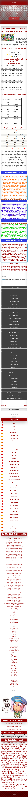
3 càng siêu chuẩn (14, 295)
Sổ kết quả (14, 617)
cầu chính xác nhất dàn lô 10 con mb (14, 555)
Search (14, 416)
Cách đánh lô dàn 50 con (14, 330)
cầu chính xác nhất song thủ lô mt (14, 590)
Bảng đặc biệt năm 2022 (14, 324)
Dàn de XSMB (14, 355)
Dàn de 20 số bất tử (14, 341)
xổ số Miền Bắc (19, 59)
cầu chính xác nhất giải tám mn (14, 600)
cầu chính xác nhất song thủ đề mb (14, 570)
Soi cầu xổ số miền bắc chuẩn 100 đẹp (14, 538)
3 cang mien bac (14, 290)
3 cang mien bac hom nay (14, 292)
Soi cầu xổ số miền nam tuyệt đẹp (14, 592)
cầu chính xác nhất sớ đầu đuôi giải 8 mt (14, 585)
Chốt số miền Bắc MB (8, 48)
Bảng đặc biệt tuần (14, 327)
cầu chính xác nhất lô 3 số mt (14, 584)
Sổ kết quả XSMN (14, 438)
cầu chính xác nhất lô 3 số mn (14, 594)
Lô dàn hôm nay (14, 378)
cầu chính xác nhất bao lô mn (14, 595)
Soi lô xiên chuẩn (23, 782)
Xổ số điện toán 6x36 (14, 461)
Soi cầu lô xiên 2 (18, 782)
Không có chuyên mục (14, 375)
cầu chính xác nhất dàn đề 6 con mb (14, 551)
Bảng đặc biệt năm (14, 321)
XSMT (14, 429)
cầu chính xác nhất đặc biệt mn (14, 598)
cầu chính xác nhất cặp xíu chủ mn (14, 597)
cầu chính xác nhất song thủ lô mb (14, 573)
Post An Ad (14, 18)
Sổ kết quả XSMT (14, 441)
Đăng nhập (14, 2)
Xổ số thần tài (14, 467)
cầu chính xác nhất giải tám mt (14, 582)
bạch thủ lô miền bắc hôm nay (14, 318)
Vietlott (14, 624)
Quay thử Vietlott (14, 529)
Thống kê (14, 458)
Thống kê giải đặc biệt (14, 395)
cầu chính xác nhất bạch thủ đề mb (14, 542)
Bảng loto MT (14, 675)
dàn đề (14, 358)
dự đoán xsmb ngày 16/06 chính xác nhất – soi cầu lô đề (14, 270)
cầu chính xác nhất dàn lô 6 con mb (14, 558)
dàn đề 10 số (14, 361)
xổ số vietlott (14, 444)
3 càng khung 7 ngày (14, 287)
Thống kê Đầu (14, 493)
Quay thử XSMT (14, 526)
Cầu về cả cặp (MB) (14, 476)
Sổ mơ (14, 532)
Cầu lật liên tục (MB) (14, 473)
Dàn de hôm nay (14, 352)
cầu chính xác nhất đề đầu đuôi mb (14, 564)
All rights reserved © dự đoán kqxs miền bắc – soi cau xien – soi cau (14, 793)
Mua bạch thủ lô (14, 387)
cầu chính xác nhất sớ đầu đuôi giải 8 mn (14, 601)
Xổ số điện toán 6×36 (14, 638)
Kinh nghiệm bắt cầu (14, 610)
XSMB (14, 423)
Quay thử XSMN (14, 523)
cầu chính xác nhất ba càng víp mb (14, 540)
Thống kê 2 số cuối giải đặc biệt (14, 393)
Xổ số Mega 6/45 (14, 628)
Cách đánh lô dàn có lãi (14, 332)
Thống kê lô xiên (14, 488)
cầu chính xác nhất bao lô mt (14, 578)
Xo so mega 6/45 (14, 447)
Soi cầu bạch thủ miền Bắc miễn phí (14, 390)
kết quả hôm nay (14, 432)
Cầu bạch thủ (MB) (14, 470)
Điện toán (14, 636)
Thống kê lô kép (14, 491)
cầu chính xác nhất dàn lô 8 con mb (14, 563)
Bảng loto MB (14, 672)
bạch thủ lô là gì (14, 312)
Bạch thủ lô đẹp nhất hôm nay (14, 307)
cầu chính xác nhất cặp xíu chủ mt (14, 579)
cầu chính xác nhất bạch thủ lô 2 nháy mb (14, 546)
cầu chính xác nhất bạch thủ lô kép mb (14, 543)
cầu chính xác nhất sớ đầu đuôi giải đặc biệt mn (14, 603)
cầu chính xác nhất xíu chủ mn (14, 606)
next (25, 405)
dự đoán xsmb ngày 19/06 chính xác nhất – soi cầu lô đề (14, 30)
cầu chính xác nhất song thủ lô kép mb (14, 572)
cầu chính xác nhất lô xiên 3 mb (14, 567)
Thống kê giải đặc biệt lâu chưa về (14, 398)
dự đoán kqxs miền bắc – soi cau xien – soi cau (14, 537)
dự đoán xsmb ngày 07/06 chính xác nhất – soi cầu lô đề (14, 267)
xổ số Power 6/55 (14, 450)
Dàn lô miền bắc (14, 370)
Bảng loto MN (14, 674)
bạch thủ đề (14, 304)
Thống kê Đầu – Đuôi (14, 499)
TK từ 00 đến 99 (14, 508)
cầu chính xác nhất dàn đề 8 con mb (14, 552)
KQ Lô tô (14, 670)
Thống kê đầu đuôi (14, 482)
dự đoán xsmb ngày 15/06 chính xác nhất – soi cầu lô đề (14, 269)
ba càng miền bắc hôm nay (14, 301)
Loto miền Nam (14, 514)
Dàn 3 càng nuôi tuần (14, 338)
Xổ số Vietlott (14, 627)
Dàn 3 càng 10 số (14, 335)
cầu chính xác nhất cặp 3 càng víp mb (14, 548)
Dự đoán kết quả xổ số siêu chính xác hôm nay (17, 775)
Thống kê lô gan (14, 485)
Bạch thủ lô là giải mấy (14, 315)
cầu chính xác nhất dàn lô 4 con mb (14, 557)
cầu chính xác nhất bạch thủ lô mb (14, 545)
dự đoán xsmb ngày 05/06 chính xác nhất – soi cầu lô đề (14, 266)
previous (3, 405)
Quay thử (14, 678)
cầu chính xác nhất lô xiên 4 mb (14, 569)
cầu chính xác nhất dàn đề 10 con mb (14, 554)
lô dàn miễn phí (14, 384)
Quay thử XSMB (14, 520)
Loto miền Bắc (14, 511)
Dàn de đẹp (14, 350)
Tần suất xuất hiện (14, 505)
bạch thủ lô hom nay (14, 310)
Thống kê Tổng (14, 502)
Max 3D (14, 452)
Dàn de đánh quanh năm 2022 (14, 347)
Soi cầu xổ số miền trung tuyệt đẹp (14, 575)
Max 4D (14, 455)
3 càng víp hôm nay (14, 298)
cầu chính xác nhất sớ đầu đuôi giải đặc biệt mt (14, 587)
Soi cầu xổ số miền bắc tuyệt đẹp (14, 561)
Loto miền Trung (14, 517)
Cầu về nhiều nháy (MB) (14, 479)
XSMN (14, 426)
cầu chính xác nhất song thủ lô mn (14, 604)
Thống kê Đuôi (14, 496)
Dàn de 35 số (14, 344)
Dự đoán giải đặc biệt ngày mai (14, 373)
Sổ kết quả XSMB (14, 435)
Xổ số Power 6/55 (14, 630)
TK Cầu (14, 644)
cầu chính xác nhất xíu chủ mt (14, 588)
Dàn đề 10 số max (14, 364)
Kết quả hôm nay (14, 616)
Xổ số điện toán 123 (14, 464)
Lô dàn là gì (14, 381)
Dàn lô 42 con (14, 367)
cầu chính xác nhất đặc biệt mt (14, 581)
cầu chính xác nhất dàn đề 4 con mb (14, 549)
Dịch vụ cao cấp (14, 608)
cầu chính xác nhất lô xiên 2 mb (14, 566)
